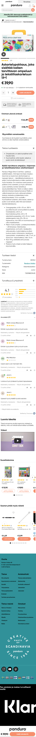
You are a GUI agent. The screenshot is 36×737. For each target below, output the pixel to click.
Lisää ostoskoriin (25, 93)
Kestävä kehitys (5, 611)
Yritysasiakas (5, 587)
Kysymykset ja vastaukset (8, 581)
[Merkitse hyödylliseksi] (27, 335)
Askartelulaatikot (28, 22)
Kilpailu (3, 617)
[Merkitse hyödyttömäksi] (31, 335)
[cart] (33, 5)
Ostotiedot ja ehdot (23, 623)
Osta (31, 120)
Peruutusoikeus (22, 614)
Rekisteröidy (21, 581)
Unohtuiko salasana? (24, 584)
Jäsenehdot (21, 587)
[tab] (5, 58)
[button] (3, 93)
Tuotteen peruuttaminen (8, 597)
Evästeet (3, 594)
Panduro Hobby (29, 263)
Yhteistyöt (4, 620)
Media (3, 623)
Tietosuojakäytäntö (7, 591)
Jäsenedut (21, 591)
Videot (4, 430)
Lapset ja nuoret (10, 20)
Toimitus (20, 611)
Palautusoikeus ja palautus (25, 617)
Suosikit (3, 584)
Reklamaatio (21, 620)
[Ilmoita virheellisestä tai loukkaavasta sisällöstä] (34, 335)
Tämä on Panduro (6, 607)
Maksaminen (21, 607)
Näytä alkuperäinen (22, 332)
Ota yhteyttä (5, 578)
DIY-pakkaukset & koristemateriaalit (11, 22)
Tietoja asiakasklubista (24, 578)
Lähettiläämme (5, 614)
